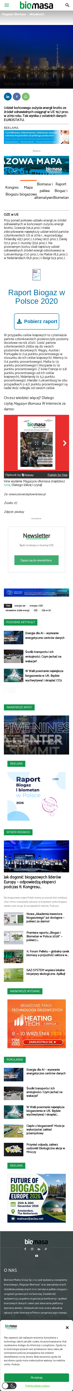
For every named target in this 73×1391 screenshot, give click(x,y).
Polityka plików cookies (37, 1386)
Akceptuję (36, 1377)
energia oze (20, 606)
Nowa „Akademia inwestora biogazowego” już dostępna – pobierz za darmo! (45, 917)
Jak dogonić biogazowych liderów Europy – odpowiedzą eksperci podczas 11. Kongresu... (32, 882)
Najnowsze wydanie (25, 991)
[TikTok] (45, 1249)
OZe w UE (46, 610)
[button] (67, 1328)
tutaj (7, 485)
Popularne (15, 1059)
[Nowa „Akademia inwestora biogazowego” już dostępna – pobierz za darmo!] (13, 919)
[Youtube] (36, 1256)
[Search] (67, 5)
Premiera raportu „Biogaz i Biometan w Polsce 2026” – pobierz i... (44, 936)
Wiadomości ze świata (32, 71)
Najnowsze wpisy (19, 707)
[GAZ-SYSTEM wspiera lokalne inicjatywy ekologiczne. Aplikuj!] (13, 975)
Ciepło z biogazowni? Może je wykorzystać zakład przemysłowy (45, 1129)
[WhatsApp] (26, 96)
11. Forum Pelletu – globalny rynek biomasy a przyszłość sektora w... (47, 953)
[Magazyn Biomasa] (37, 1241)
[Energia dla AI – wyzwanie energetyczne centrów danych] (13, 637)
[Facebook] (17, 96)
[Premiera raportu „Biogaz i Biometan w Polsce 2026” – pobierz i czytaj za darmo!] (13, 937)
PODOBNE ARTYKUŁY (20, 622)
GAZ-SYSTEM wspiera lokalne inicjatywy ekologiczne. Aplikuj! (45, 972)
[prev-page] (6, 690)
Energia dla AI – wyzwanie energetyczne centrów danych (44, 636)
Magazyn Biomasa (14, 14)
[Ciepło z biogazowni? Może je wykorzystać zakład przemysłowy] (13, 1131)
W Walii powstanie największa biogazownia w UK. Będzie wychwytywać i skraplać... (45, 1111)
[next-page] (12, 690)
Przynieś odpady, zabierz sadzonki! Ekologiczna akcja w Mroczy (45, 1148)
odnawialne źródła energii (18, 610)
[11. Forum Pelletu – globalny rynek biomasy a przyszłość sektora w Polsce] (13, 956)
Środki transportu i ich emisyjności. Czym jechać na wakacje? (43, 656)
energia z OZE (36, 606)
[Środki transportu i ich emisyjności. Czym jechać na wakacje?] (13, 656)
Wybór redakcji (18, 832)
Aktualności (36, 14)
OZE (19, 71)
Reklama (16, 763)
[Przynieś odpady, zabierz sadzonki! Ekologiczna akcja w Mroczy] (13, 1149)
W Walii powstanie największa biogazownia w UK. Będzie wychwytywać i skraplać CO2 (44, 675)
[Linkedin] (8, 96)
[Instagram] (32, 1249)
